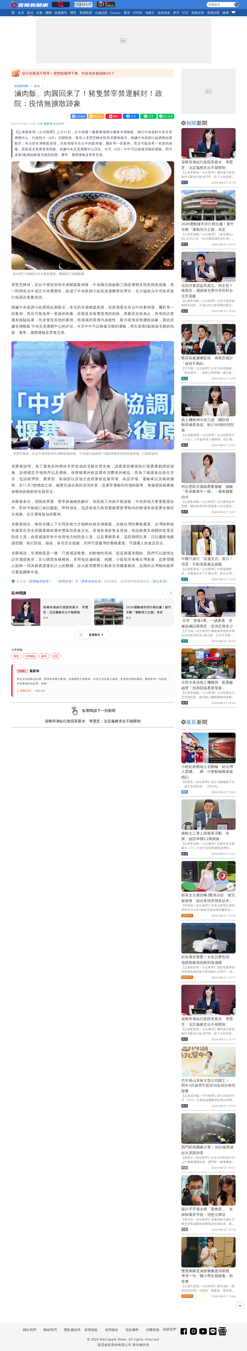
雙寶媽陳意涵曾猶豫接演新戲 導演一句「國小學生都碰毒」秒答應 (207, 1276)
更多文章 (40, 690)
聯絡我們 (50, 1329)
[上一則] (163, 593)
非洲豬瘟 (30, 656)
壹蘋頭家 (213, 12)
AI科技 (137, 12)
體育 (73, 12)
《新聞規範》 (65, 581)
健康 (225, 12)
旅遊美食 (164, 12)
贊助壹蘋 (95, 116)
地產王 (150, 12)
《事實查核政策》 (91, 581)
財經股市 (61, 12)
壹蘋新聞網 (21, 86)
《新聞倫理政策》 (39, 581)
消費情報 (152, 1329)
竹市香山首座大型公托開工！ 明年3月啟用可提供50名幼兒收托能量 (208, 1085)
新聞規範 (91, 1329)
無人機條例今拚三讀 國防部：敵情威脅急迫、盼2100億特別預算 (207, 425)
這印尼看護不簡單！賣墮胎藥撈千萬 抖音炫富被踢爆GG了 (68, 73)
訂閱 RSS (25, 690)
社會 (39, 12)
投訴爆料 (132, 1329)
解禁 (44, 656)
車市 (176, 12)
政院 (55, 656)
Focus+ (115, 13)
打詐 (185, 12)
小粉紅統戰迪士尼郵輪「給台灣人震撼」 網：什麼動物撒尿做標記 (207, 771)
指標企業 (197, 12)
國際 (48, 12)
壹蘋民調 (85, 12)
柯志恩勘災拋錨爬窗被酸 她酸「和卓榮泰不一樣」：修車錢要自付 (207, 491)
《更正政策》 (159, 581)
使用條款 (111, 1329)
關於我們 (29, 1329)
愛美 (127, 12)
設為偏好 (78, 116)
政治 (30, 12)
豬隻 (16, 656)
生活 (21, 12)
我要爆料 (112, 116)
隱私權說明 (71, 1329)
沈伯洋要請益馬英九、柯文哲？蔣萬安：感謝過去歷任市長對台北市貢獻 (207, 290)
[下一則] (171, 593)
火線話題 (101, 12)
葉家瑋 (48, 123)
